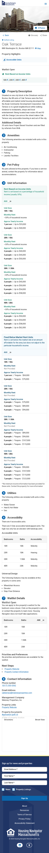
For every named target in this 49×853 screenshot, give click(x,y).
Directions (8, 720)
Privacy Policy (24, 819)
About (24, 806)
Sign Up (24, 798)
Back (7, 35)
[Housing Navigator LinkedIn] (20, 845)
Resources (24, 810)
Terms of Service (24, 814)
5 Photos (41, 28)
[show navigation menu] (45, 4)
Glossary (34, 35)
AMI (5, 201)
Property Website (12, 669)
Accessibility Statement (24, 823)
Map (39, 48)
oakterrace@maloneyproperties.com (17, 693)
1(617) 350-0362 (9, 685)
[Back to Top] (29, 845)
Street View (40, 720)
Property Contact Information (17, 672)
